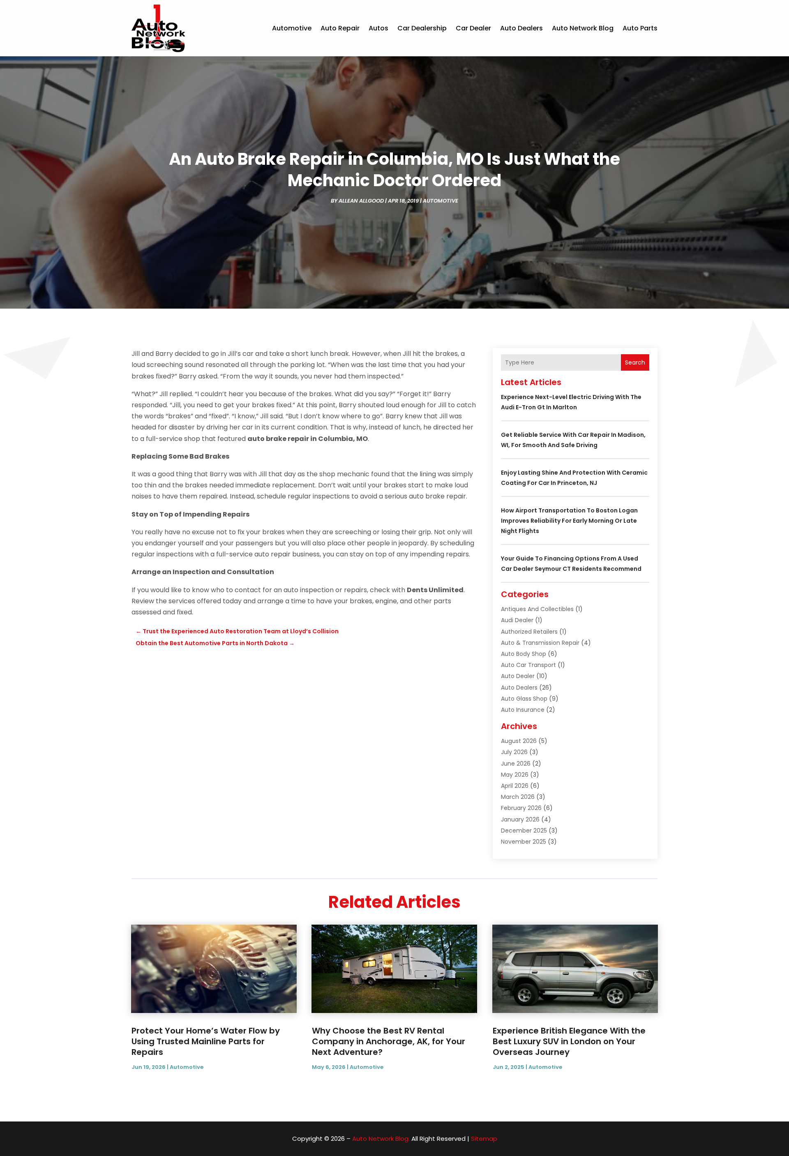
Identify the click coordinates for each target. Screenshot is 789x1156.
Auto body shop (523, 654)
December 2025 (524, 830)
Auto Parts (640, 28)
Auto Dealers (521, 28)
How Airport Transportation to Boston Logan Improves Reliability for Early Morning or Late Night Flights (569, 520)
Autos (378, 28)
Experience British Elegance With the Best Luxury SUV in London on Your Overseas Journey (569, 1041)
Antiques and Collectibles (537, 609)
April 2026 (514, 786)
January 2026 (520, 819)
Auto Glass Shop (524, 699)
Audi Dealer (517, 620)
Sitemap (484, 1138)
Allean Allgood (361, 201)
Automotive (291, 28)
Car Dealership (422, 28)
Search (635, 362)
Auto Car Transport (528, 665)
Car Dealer (473, 28)
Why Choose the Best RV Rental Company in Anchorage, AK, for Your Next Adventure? (388, 1041)
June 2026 (516, 763)
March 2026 (518, 797)
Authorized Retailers (529, 632)
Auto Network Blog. (381, 1138)
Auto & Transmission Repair (540, 643)
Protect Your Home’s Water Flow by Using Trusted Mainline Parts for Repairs (206, 1041)
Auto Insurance (522, 710)
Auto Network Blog (583, 28)
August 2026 (519, 741)
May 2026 (514, 775)
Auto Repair (340, 28)
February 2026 (521, 808)
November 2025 (523, 842)
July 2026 (514, 752)
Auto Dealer (518, 676)
